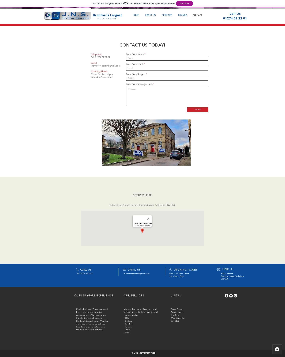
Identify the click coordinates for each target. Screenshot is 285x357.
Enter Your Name (135, 54)
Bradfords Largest (107, 15)
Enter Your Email (134, 64)
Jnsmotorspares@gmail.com (136, 273)
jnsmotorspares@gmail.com (106, 65)
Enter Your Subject (135, 74)
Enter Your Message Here (139, 84)
